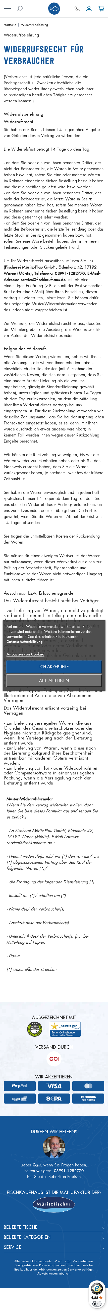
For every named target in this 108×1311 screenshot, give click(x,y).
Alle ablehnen (54, 680)
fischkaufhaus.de (25, 1269)
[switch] (96, 1303)
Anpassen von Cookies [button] (25, 654)
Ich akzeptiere (54, 666)
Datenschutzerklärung (25, 641)
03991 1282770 (69, 1170)
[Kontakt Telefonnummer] (77, 8)
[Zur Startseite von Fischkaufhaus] (54, 9)
